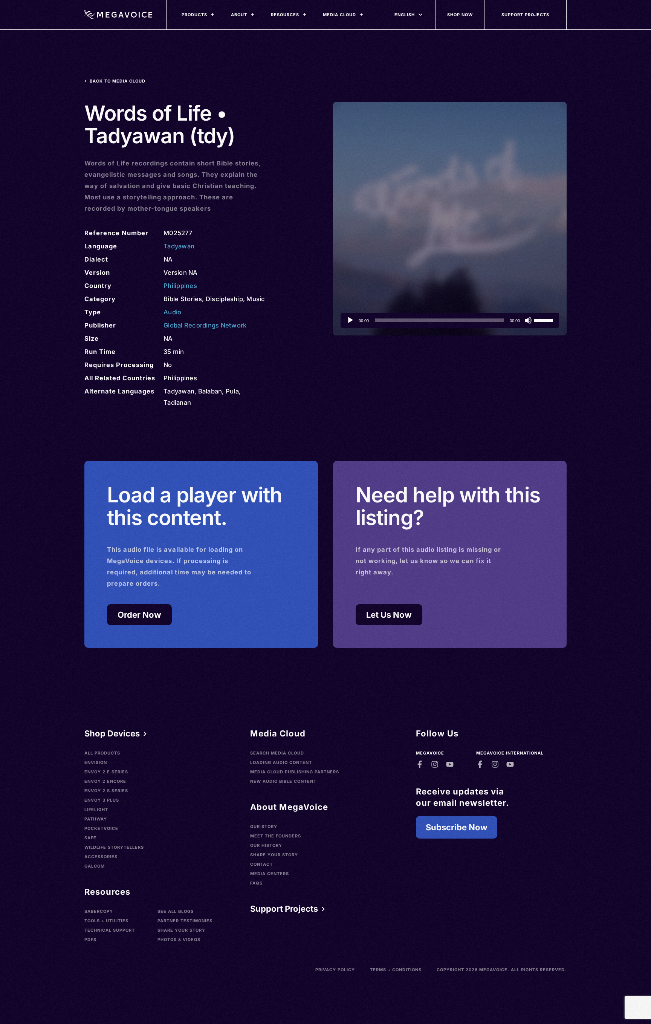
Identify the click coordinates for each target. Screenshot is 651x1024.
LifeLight (96, 809)
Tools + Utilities (106, 920)
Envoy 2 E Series (106, 772)
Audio (172, 312)
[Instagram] (435, 764)
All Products (102, 753)
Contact (261, 864)
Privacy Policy (335, 969)
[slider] (544, 319)
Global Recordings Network (205, 325)
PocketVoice (101, 828)
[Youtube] (450, 764)
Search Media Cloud (277, 753)
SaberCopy (98, 911)
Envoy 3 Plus (101, 800)
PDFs (90, 939)
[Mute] (528, 320)
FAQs (256, 883)
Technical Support (109, 930)
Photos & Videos (178, 939)
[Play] (350, 320)
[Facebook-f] (419, 764)
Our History (266, 845)
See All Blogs (175, 911)
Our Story (263, 826)
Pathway (95, 819)
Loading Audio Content (281, 762)
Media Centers (269, 873)
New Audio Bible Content (283, 781)
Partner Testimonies (184, 920)
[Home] (118, 14)
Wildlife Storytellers (114, 847)
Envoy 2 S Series (106, 790)
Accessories (101, 856)
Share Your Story (181, 930)
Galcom (94, 866)
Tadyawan (179, 246)
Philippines (180, 285)
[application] (450, 320)
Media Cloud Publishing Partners (294, 772)
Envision (95, 762)
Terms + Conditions (396, 969)
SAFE (90, 837)
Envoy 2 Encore (105, 781)
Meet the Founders (275, 836)
